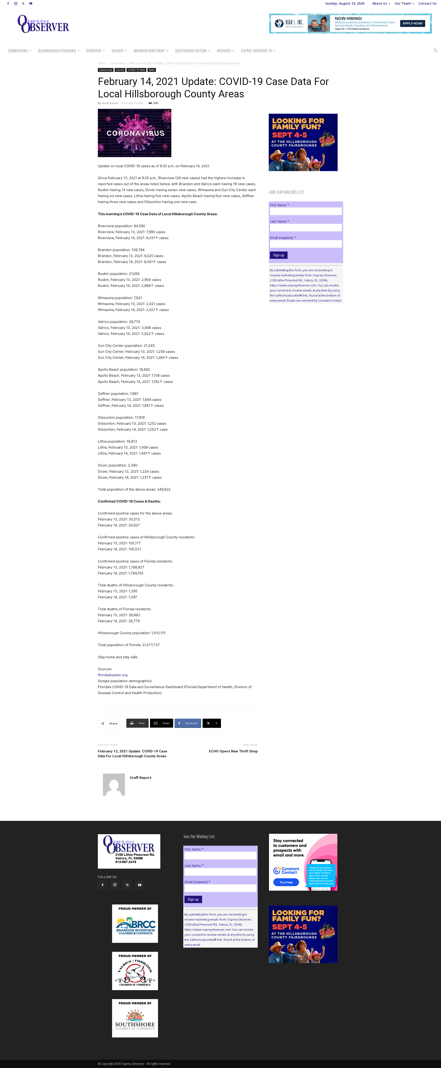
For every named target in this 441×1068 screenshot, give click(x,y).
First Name (279, 205)
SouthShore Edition (190, 51)
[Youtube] (30, 3)
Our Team (403, 3)
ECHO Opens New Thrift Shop (233, 751)
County (120, 69)
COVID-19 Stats (136, 69)
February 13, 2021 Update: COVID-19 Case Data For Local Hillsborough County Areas (132, 753)
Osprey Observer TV (256, 51)
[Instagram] (15, 3)
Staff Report (110, 103)
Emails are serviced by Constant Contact (314, 300)
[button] (435, 51)
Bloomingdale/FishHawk (57, 51)
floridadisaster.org (112, 675)
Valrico (117, 51)
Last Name (279, 221)
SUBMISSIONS (18, 51)
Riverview (93, 51)
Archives (224, 51)
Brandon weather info (303, 349)
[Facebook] (8, 3)
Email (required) (283, 237)
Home (102, 63)
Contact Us (427, 3)
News (152, 69)
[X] (23, 3)
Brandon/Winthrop (149, 51)
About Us (379, 3)
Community (117, 63)
